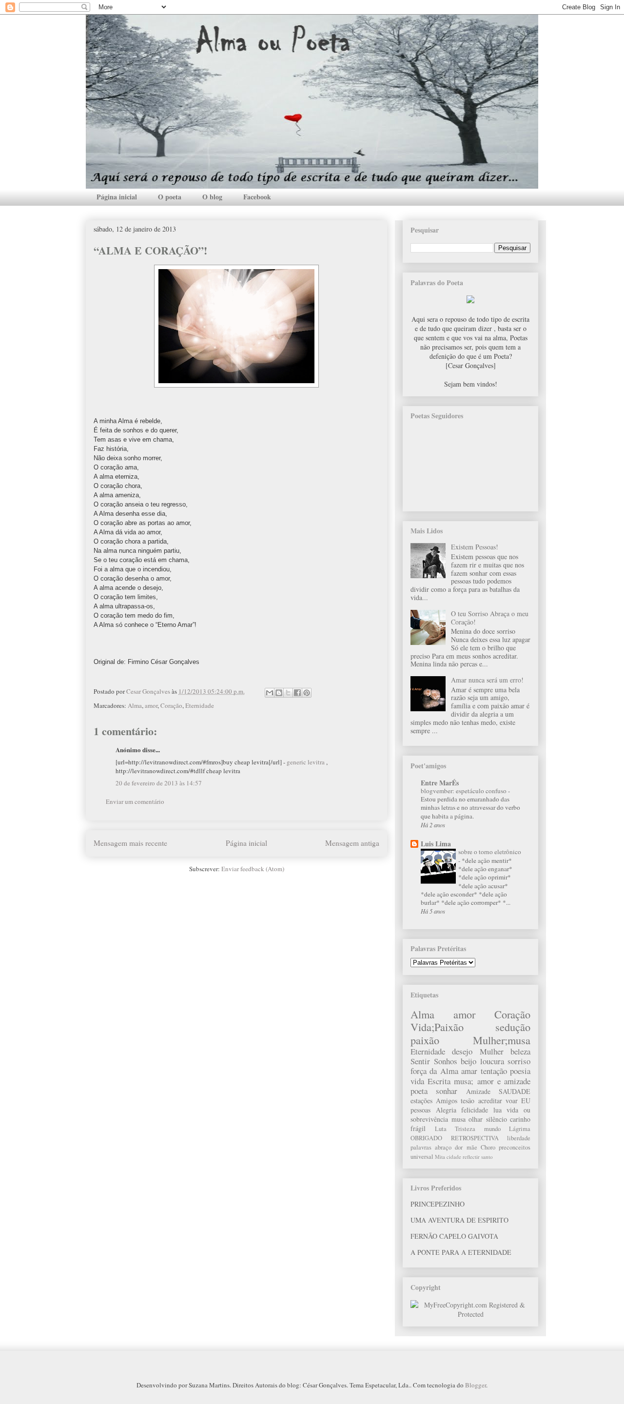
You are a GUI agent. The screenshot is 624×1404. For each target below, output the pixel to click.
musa (458, 1119)
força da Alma (434, 1070)
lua (497, 1109)
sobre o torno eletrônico (489, 851)
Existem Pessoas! (474, 546)
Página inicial (117, 197)
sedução (512, 1026)
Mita (440, 1156)
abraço (443, 1147)
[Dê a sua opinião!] (279, 693)
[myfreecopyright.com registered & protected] (470, 1314)
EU (525, 1100)
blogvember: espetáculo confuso (464, 790)
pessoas (420, 1109)
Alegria (446, 1109)
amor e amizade (503, 1081)
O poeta (169, 197)
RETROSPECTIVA (475, 1138)
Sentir (420, 1061)
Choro (488, 1147)
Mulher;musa (501, 1040)
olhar (475, 1119)
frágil (418, 1128)
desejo (462, 1051)
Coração (171, 705)
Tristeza (465, 1129)
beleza (520, 1051)
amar (469, 1070)
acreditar (490, 1100)
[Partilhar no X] (288, 693)
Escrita (439, 1081)
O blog (212, 197)
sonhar (446, 1090)
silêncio (496, 1119)
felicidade (474, 1109)
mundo (492, 1129)
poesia (520, 1070)
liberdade (518, 1138)
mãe (472, 1147)
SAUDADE (514, 1091)
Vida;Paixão (437, 1026)
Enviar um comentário (135, 801)
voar (512, 1100)
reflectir (471, 1156)
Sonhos (445, 1061)
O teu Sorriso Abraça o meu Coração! (489, 617)
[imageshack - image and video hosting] (470, 300)
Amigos (446, 1100)
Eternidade (199, 705)
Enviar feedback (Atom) (252, 868)
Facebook (257, 197)
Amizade (478, 1091)
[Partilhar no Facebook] (297, 693)
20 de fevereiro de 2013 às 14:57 (159, 783)
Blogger (475, 1385)
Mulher (492, 1051)
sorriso (518, 1061)
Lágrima (519, 1129)
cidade (454, 1156)
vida (417, 1081)
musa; (463, 1081)
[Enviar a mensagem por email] (269, 693)
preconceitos (514, 1147)
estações (421, 1100)
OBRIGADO (426, 1138)
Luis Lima (436, 843)
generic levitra (306, 762)
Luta (441, 1129)
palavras (420, 1147)
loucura (492, 1061)
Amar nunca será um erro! (487, 679)
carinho (520, 1119)
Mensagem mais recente (130, 843)
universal (421, 1156)
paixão (424, 1040)
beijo (468, 1061)
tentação (494, 1070)
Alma (135, 705)
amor (151, 705)
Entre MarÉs (440, 783)
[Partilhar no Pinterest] (307, 693)
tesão (467, 1100)
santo (487, 1156)
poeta (419, 1090)
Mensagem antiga (352, 843)
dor (459, 1147)
